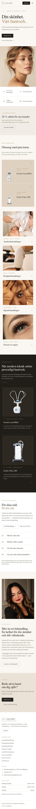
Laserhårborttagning (8, 752)
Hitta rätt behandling (7, 40)
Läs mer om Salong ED (11, 664)
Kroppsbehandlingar (8, 743)
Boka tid (26, 3)
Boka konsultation (25, 526)
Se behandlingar (9, 526)
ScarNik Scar (5, 761)
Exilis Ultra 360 (6, 758)
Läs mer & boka (8, 127)
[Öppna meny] (32, 3)
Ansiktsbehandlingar (8, 740)
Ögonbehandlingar (7, 746)
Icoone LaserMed (7, 755)
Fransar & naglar (7, 749)
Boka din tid (7, 35)
